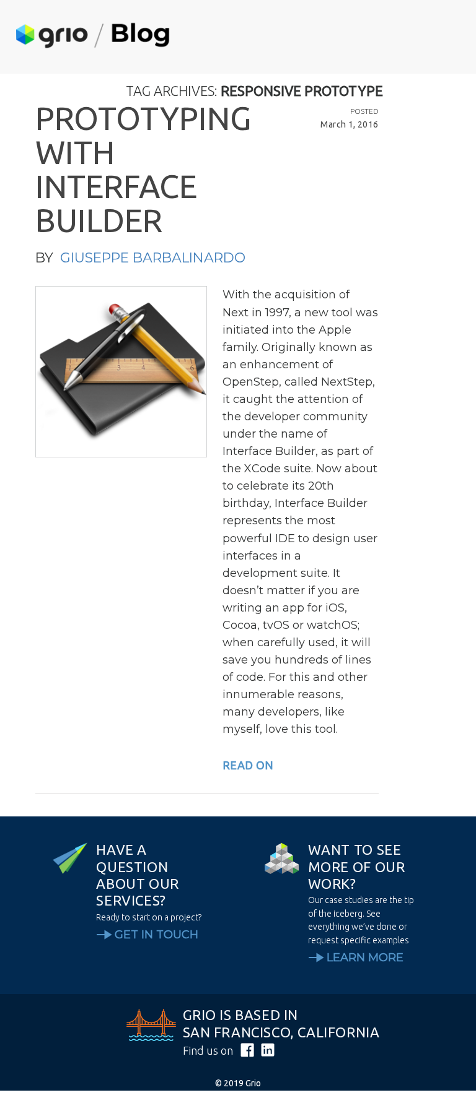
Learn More (365, 957)
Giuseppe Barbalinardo (152, 257)
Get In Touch (156, 934)
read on (248, 765)
